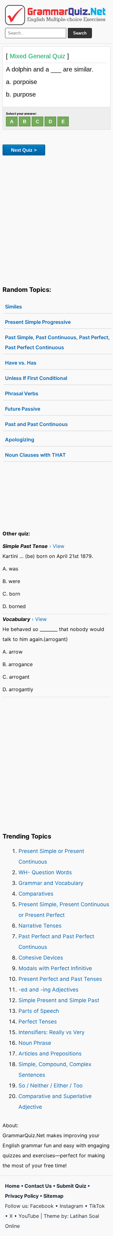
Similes (13, 306)
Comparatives (36, 894)
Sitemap (53, 1196)
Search (80, 33)
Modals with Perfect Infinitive (55, 968)
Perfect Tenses (38, 1021)
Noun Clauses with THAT (35, 455)
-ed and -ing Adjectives (48, 989)
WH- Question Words (45, 872)
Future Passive (22, 409)
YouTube (29, 1216)
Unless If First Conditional (36, 378)
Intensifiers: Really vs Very (51, 1032)
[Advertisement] (56, 219)
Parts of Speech (39, 1011)
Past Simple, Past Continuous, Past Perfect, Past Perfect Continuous (57, 342)
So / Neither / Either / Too (51, 1085)
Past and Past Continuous (36, 424)
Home (12, 1186)
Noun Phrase (35, 1043)
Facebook (42, 1206)
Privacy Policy (22, 1196)
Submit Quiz (71, 1186)
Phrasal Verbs (21, 393)
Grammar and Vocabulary (51, 883)
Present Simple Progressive (38, 322)
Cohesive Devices (41, 958)
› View (56, 546)
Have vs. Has (20, 363)
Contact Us (38, 1186)
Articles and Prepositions (50, 1053)
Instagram (71, 1206)
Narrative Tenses (40, 926)
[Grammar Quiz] (55, 15)
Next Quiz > (24, 150)
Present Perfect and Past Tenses (60, 979)
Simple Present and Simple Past (59, 1000)
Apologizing (19, 439)
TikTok (97, 1206)
